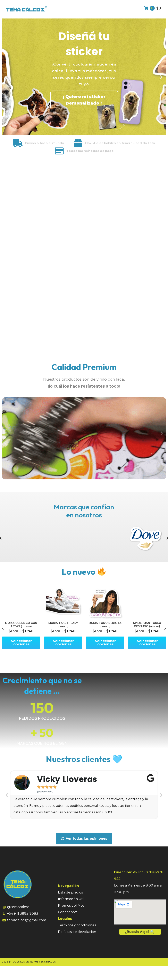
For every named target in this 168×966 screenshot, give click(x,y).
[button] (6, 76)
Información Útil (71, 899)
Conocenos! (67, 912)
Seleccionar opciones (21, 642)
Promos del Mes (71, 905)
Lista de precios (70, 892)
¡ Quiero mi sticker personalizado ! (84, 100)
